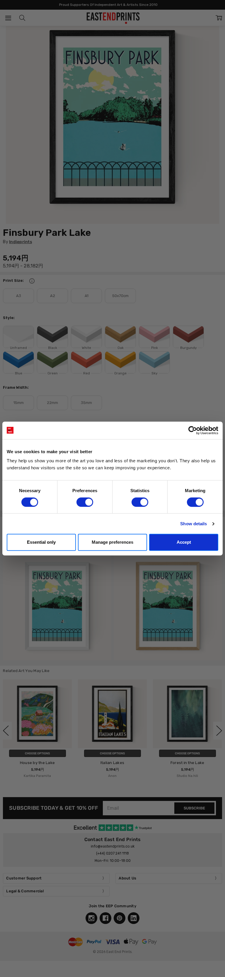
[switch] (84, 502)
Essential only (41, 542)
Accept (184, 542)
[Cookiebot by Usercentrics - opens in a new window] (192, 430)
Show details (193, 523)
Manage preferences (112, 542)
